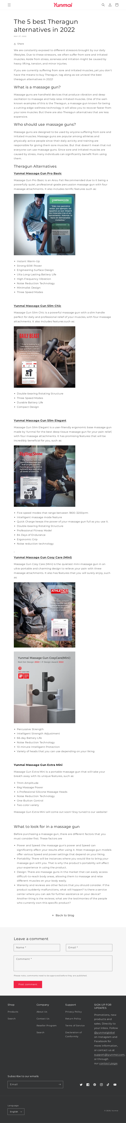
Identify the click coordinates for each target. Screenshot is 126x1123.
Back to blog (65, 915)
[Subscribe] (59, 1084)
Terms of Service (75, 1025)
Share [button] (20, 43)
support (109, 1054)
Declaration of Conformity (73, 1034)
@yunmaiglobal (104, 1032)
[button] (9, 5)
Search (12, 1018)
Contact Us (43, 1018)
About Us (42, 1011)
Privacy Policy (73, 1011)
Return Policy (73, 1018)
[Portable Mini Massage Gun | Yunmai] (14, 550)
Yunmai (115, 1111)
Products (13, 1011)
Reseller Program (47, 1025)
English (14, 1111)
